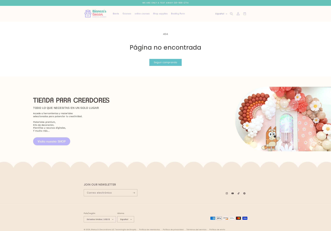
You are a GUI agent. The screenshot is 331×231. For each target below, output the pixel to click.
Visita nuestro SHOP (52, 141)
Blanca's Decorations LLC (103, 229)
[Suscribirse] (134, 192)
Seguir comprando (165, 62)
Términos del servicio (196, 229)
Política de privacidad (173, 229)
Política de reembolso (149, 229)
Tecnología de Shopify (125, 229)
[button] (231, 13)
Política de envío (217, 229)
